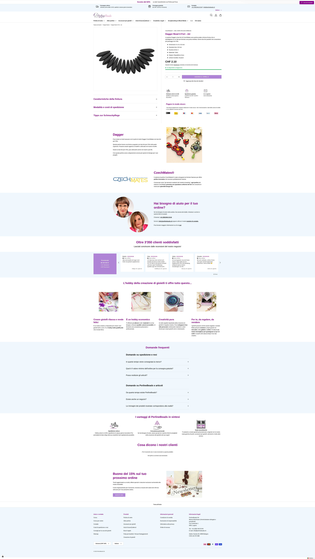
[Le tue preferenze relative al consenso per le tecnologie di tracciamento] (2, 556)
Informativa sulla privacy (167, 524)
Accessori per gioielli (124, 20)
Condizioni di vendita (166, 517)
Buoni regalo (127, 530)
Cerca (95, 517)
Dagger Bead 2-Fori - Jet (116, 24)
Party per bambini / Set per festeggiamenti (136, 534)
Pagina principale (97, 24)
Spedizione (176, 64)
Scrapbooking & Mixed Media (177, 20)
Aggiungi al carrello (201, 76)
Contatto (96, 524)
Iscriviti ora (119, 495)
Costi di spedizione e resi (101, 527)
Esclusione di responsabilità (168, 521)
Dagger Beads (106, 24)
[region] (169, 262)
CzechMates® (169, 30)
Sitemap (96, 534)
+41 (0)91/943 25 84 (197, 7)
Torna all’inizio (157, 504)
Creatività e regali (158, 20)
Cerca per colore (98, 521)
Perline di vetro (98, 20)
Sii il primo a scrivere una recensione (157, 455)
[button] (220, 15)
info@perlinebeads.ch (209, 7)
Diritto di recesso (165, 527)
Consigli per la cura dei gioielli (102, 530)
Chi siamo (198, 20)
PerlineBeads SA (101, 551)
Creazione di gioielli (129, 537)
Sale (191, 20)
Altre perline (110, 20)
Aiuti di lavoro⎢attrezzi (142, 20)
